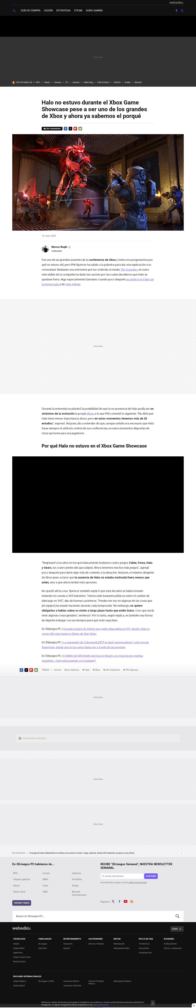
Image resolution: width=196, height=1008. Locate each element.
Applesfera (18, 952)
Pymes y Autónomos (173, 948)
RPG (38, 82)
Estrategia (63, 10)
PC (67, 82)
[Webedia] (176, 2)
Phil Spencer (132, 669)
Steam (78, 10)
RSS (131, 901)
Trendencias (144, 944)
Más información (101, 1005)
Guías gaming (94, 10)
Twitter (182, 10)
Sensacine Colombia (72, 985)
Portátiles (77, 879)
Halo (87, 669)
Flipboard (75, 128)
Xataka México (19, 981)
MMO (45, 879)
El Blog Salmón (170, 944)
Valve (45, 885)
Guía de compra (30, 10)
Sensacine (68, 944)
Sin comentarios (53, 128)
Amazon (75, 82)
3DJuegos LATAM (46, 981)
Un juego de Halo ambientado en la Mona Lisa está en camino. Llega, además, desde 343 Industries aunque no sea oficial (81, 853)
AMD (45, 891)
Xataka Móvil (18, 948)
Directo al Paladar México (96, 982)
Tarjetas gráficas (21, 879)
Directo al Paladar (96, 944)
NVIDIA (117, 82)
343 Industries (113, 669)
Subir (175, 929)
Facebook (176, 10)
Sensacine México (71, 981)
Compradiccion (145, 952)
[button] (61, 247)
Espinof (66, 948)
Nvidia (127, 82)
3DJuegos (42, 944)
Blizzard (138, 82)
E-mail (80, 128)
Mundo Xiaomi (19, 961)
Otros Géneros (71, 669)
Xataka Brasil (19, 985)
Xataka (16, 944)
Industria (76, 873)
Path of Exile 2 (103, 82)
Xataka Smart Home (22, 957)
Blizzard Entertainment (79, 893)
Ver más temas (21, 903)
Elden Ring (88, 82)
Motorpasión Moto (121, 948)
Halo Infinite (72, 284)
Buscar (177, 916)
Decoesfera (144, 948)
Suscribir (151, 876)
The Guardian (129, 269)
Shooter (57, 82)
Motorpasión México (122, 981)
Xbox (90, 413)
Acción (48, 10)
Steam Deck (19, 891)
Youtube (125, 901)
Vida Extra (42, 948)
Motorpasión (119, 944)
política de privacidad (137, 882)
